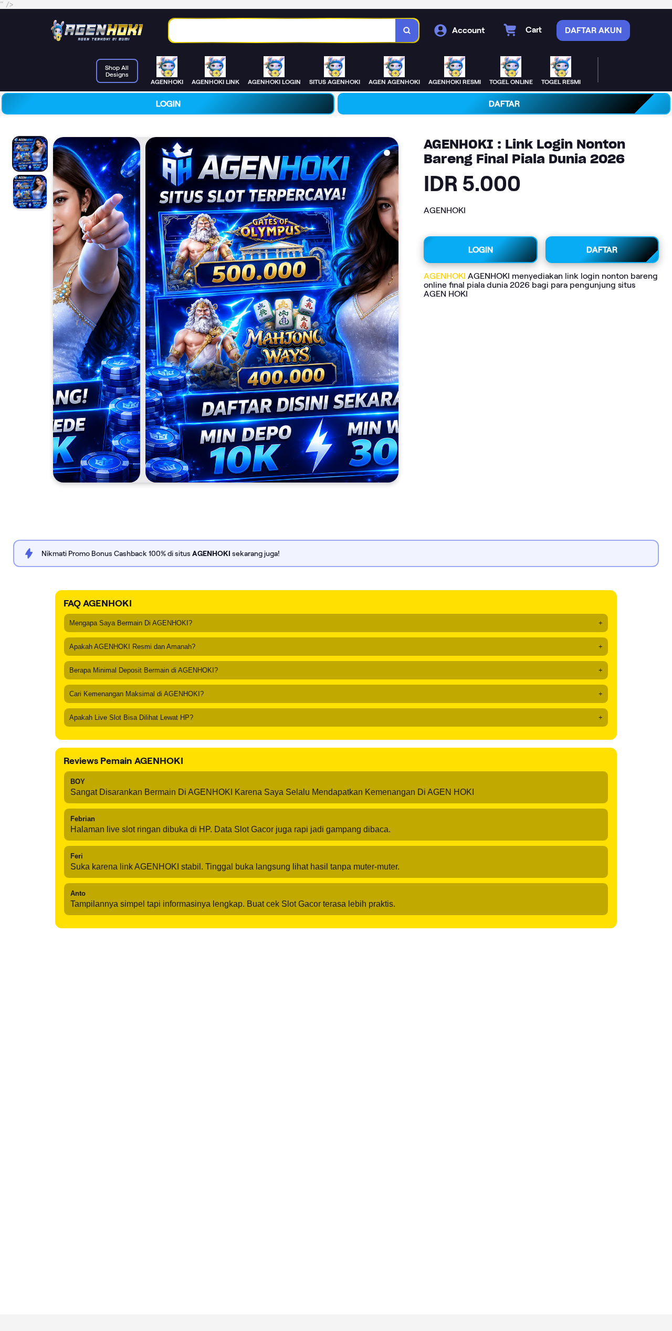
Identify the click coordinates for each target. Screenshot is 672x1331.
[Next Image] (390, 311)
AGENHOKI (445, 275)
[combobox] (282, 31)
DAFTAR (504, 103)
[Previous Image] (61, 311)
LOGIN (168, 103)
